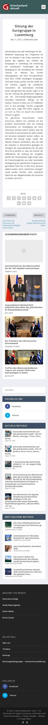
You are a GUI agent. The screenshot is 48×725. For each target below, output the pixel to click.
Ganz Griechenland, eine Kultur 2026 (27, 547)
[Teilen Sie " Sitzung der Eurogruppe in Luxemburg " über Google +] (19, 198)
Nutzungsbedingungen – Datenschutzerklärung (23, 661)
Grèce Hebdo (8, 611)
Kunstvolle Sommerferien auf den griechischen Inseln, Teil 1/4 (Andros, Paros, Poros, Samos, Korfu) (23, 450)
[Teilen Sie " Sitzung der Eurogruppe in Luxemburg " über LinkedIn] (34, 198)
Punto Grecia (8, 617)
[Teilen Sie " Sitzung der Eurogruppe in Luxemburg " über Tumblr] (24, 198)
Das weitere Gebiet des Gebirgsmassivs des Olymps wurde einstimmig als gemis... (26, 559)
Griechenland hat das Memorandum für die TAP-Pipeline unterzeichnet (22, 267)
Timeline (6, 649)
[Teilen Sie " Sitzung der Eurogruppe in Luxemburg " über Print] (29, 203)
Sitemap (6, 655)
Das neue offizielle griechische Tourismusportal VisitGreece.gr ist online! (27, 525)
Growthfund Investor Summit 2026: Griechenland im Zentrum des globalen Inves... (27, 571)
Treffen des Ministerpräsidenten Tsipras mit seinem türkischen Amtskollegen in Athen (21, 370)
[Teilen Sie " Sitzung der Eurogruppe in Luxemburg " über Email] (24, 203)
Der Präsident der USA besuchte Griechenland (20, 342)
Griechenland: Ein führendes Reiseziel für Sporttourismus (26, 537)
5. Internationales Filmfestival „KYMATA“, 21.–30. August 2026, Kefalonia (27, 464)
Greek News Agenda (11, 605)
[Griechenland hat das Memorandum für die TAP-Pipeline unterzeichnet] (24, 251)
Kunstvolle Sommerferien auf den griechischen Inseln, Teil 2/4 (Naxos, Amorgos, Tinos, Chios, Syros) (23, 435)
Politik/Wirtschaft (31, 39)
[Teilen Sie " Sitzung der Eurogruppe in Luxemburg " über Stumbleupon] (19, 203)
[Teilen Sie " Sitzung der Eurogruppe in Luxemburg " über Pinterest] (29, 198)
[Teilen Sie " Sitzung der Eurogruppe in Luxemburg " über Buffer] (39, 198)
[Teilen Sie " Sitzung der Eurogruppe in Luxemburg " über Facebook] (8, 198)
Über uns (6, 643)
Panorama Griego (10, 599)
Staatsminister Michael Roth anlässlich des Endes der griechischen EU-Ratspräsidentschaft (23, 307)
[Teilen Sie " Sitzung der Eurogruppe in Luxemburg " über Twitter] (13, 198)
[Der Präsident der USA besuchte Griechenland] (24, 326)
